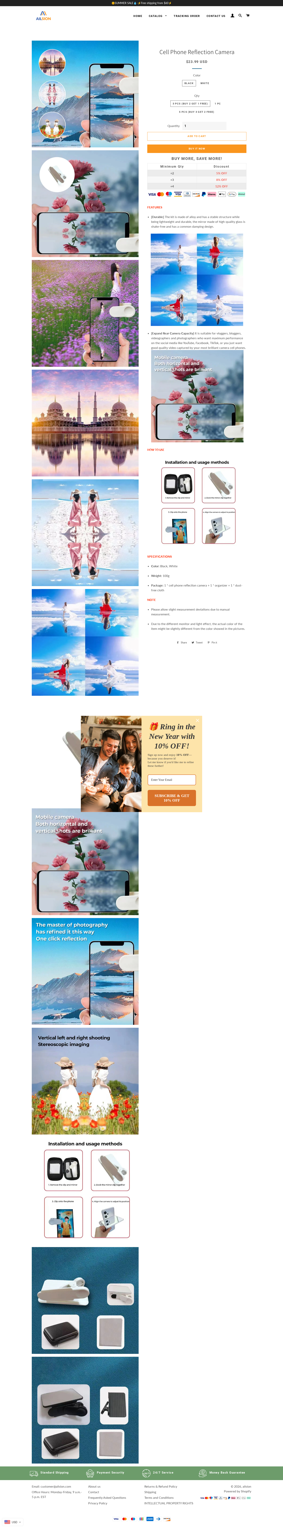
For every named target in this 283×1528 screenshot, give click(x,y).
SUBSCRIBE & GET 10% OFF (172, 798)
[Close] (197, 720)
